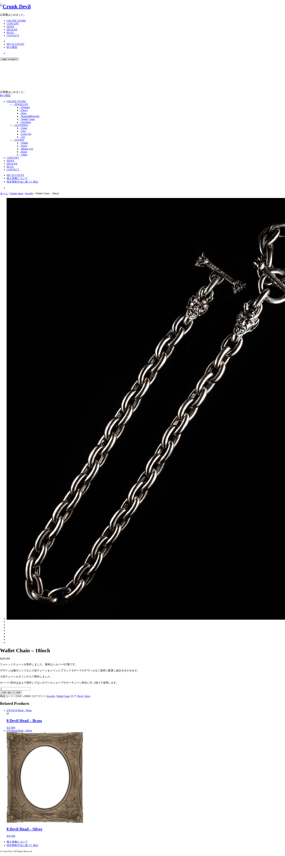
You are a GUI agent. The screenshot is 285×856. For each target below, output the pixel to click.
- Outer (23, 128)
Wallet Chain (63, 696)
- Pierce (24, 110)
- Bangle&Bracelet (29, 116)
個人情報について (17, 178)
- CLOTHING (21, 125)
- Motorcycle (26, 148)
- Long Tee (25, 134)
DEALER (12, 29)
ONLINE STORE (16, 20)
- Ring (23, 113)
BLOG (10, 32)
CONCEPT (13, 23)
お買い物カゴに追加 (11, 692)
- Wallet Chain (27, 119)
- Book (23, 151)
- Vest (23, 131)
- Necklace (25, 122)
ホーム (4, 193)
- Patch (23, 145)
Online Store (16, 193)
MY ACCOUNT (15, 44)
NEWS (10, 26)
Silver (87, 696)
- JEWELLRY (20, 104)
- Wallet (24, 142)
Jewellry (29, 193)
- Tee (22, 137)
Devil (80, 696)
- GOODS (18, 140)
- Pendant (25, 107)
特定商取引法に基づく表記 (22, 181)
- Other (23, 154)
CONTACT (13, 35)
